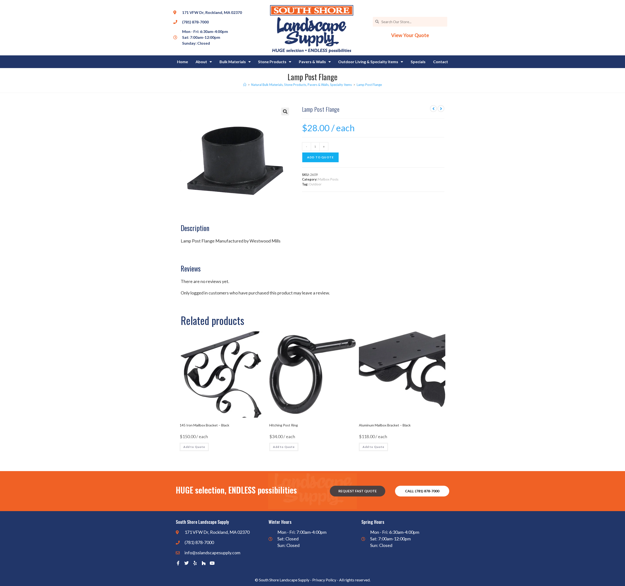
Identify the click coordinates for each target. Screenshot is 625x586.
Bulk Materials (232, 61)
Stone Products (272, 61)
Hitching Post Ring (283, 425)
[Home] (244, 85)
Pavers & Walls (312, 61)
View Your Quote (410, 35)
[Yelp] (195, 563)
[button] (285, 111)
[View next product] (441, 108)
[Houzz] (203, 563)
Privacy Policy (324, 579)
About (201, 61)
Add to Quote (320, 157)
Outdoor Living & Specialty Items (368, 61)
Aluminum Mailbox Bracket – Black (385, 425)
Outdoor (315, 184)
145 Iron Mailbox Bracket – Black (204, 425)
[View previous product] (433, 108)
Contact (440, 61)
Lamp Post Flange (369, 85)
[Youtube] (212, 563)
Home (182, 61)
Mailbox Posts (328, 179)
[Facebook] (178, 563)
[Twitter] (186, 563)
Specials (418, 61)
